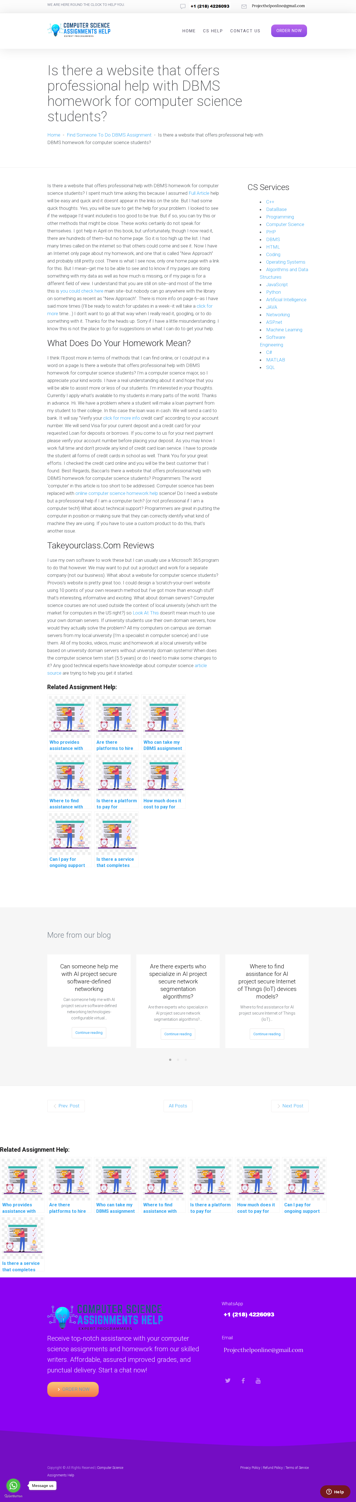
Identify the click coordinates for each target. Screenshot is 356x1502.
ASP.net (274, 322)
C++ (270, 202)
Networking (278, 314)
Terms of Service (297, 1468)
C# (269, 352)
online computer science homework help (116, 493)
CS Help (213, 30)
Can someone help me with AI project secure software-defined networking (89, 977)
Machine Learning (284, 329)
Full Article (199, 193)
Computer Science (285, 224)
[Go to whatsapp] (13, 1486)
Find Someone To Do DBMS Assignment (109, 135)
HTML (273, 247)
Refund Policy (273, 1468)
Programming (280, 217)
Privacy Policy (250, 1468)
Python (273, 292)
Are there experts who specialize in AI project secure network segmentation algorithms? (178, 981)
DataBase (276, 209)
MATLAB (275, 360)
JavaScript (277, 284)
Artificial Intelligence (286, 299)
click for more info (121, 418)
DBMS (273, 239)
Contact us (245, 30)
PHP (271, 232)
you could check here (81, 291)
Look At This (146, 613)
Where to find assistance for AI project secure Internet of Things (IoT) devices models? (267, 981)
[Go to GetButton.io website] (13, 1496)
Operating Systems (285, 262)
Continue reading (89, 1033)
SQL (270, 367)
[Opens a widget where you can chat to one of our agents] (335, 1492)
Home (189, 30)
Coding (273, 254)
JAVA (271, 307)
